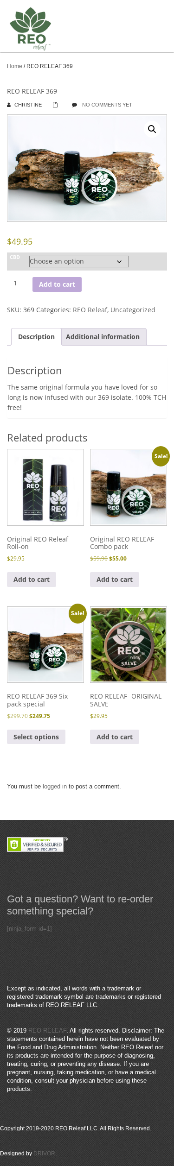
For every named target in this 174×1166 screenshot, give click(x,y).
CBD (15, 257)
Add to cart (57, 284)
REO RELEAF (47, 1030)
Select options (36, 736)
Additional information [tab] (103, 336)
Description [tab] (36, 336)
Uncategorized (132, 309)
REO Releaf (90, 309)
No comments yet (107, 104)
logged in (55, 786)
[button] (152, 129)
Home (14, 66)
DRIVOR (44, 1153)
